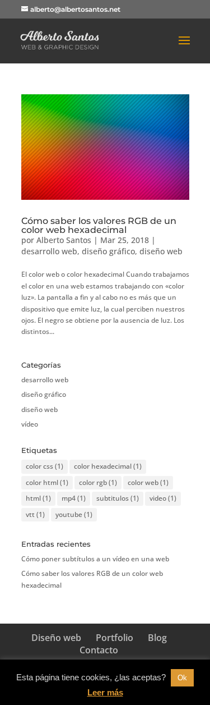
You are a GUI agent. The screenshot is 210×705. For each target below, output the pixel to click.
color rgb (98, 482)
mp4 (74, 498)
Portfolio (114, 637)
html (38, 498)
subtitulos (117, 498)
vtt (35, 514)
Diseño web (56, 637)
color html (47, 482)
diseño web (161, 251)
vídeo (29, 424)
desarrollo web (49, 251)
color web (148, 482)
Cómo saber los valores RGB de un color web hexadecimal (98, 225)
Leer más (105, 692)
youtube (73, 514)
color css (44, 466)
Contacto (99, 650)
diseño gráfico (108, 251)
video (163, 498)
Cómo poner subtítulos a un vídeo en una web (95, 559)
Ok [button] (182, 678)
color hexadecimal (108, 466)
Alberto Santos (63, 240)
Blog (157, 637)
